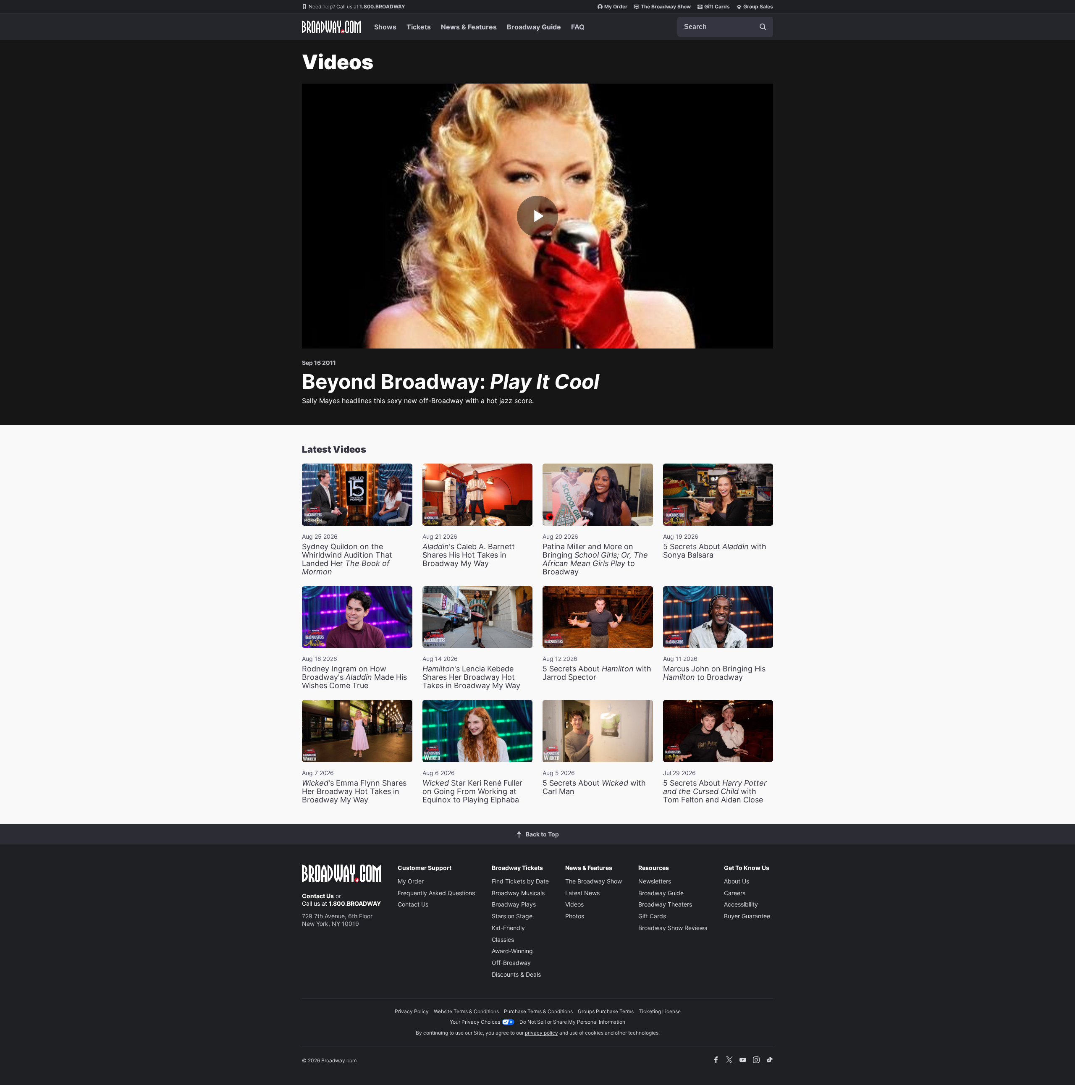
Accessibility (741, 904)
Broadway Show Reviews (672, 927)
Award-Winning (512, 950)
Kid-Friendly (508, 927)
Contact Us (318, 895)
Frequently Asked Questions (436, 892)
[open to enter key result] (763, 27)
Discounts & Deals (516, 974)
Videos (574, 904)
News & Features (469, 27)
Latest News (582, 892)
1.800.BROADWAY (357, 6)
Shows (385, 27)
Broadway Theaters (665, 904)
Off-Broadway (511, 962)
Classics (503, 939)
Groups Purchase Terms (606, 1011)
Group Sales (758, 6)
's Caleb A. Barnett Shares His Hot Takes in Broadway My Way (468, 555)
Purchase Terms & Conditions (538, 1011)
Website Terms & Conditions (466, 1011)
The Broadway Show (666, 6)
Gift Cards (717, 6)
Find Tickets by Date (520, 881)
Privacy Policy (412, 1011)
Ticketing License (660, 1011)
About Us (736, 881)
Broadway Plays (514, 904)
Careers (734, 892)
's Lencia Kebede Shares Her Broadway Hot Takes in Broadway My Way (471, 677)
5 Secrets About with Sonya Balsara (714, 550)
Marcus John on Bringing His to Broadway (714, 672)
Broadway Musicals (518, 892)
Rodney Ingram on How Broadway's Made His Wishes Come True (354, 677)
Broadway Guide (534, 27)
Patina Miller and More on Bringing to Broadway (595, 559)
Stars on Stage (512, 916)
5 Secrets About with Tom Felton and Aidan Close (715, 791)
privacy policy (541, 1033)
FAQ (578, 27)
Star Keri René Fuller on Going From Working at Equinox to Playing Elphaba (472, 791)
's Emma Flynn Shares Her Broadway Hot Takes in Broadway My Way (354, 791)
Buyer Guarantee (747, 916)
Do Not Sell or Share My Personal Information (572, 1022)
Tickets (418, 27)
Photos (574, 916)
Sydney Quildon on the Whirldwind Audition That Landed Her (347, 559)
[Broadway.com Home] (331, 27)
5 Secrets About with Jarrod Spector (597, 672)
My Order (615, 6)
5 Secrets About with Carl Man (594, 787)
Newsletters (654, 881)
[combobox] (725, 27)
